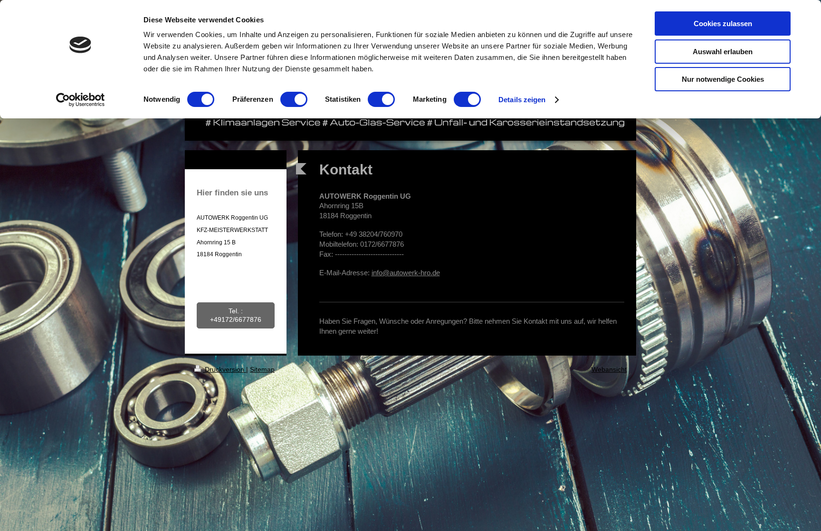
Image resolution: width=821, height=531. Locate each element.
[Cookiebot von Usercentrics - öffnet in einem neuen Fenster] (80, 100)
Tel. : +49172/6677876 (235, 315)
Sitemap (262, 369)
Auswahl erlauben (723, 52)
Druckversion (224, 369)
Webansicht (609, 369)
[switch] (293, 99)
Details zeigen (521, 100)
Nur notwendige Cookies (723, 79)
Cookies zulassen (723, 23)
